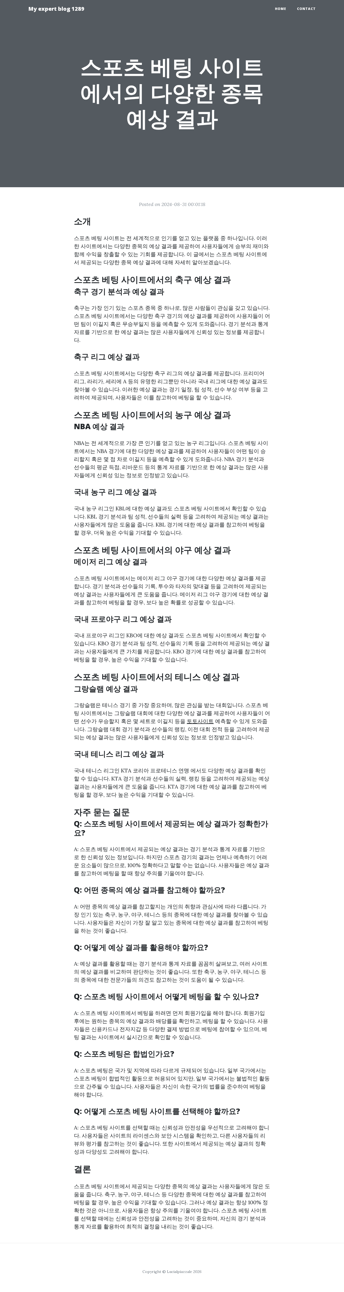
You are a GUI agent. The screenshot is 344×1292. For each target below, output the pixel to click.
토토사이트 (200, 721)
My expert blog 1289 (56, 8)
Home (280, 8)
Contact (306, 8)
